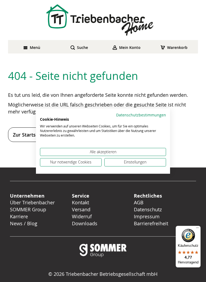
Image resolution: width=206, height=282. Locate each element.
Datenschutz (148, 209)
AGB (139, 202)
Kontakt (80, 202)
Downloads (84, 223)
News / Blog (23, 223)
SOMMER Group (28, 209)
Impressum (147, 216)
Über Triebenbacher (32, 202)
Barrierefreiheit (152, 223)
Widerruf (82, 216)
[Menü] (197, 229)
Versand (81, 209)
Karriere (19, 216)
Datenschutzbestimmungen (141, 115)
